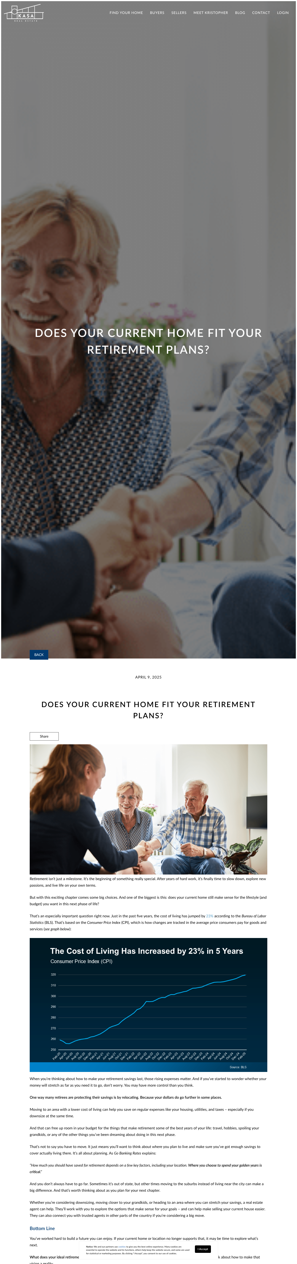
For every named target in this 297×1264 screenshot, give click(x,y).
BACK (39, 655)
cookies (122, 1247)
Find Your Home (126, 13)
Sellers (179, 13)
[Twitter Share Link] (44, 749)
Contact (261, 13)
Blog (240, 13)
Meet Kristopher (211, 13)
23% (209, 916)
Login (283, 13)
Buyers (157, 13)
